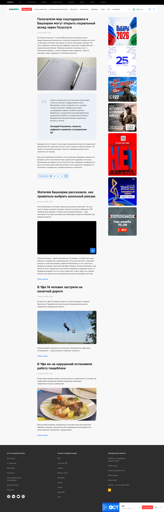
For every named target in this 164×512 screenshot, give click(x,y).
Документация (12, 485)
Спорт (102, 9)
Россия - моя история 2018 (118, 485)
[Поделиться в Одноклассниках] (58, 176)
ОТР (59, 497)
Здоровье (94, 9)
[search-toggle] (154, 9)
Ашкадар (71, 2)
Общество (74, 9)
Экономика (84, 9)
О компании (11, 463)
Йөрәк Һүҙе (112, 466)
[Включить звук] (92, 250)
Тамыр (82, 2)
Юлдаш (44, 2)
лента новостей (40, 9)
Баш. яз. (140, 9)
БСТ (20, 2)
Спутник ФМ (31, 2)
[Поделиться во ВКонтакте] (54, 176)
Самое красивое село (116, 470)
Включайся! (112, 480)
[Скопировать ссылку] (65, 176)
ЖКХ (108, 9)
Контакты (11, 473)
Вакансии (11, 468)
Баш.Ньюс (11, 458)
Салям (92, 2)
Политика (116, 9)
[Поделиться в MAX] (50, 176)
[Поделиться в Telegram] (62, 176)
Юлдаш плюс (57, 2)
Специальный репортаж (58, 9)
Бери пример (113, 475)
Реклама (10, 490)
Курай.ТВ (103, 2)
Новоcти (10, 2)
